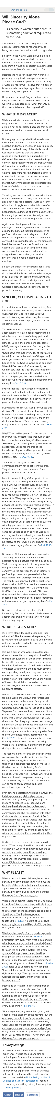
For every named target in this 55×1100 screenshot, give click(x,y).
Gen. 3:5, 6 (20, 383)
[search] (51, 3)
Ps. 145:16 (29, 1005)
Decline (19, 1094)
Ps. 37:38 (18, 920)
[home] (4, 4)
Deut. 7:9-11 (9, 738)
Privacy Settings (14, 1087)
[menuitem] (4, 4)
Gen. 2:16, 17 (26, 456)
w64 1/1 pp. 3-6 (19, 9)
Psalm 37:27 (40, 936)
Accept (7, 1094)
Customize (32, 1094)
